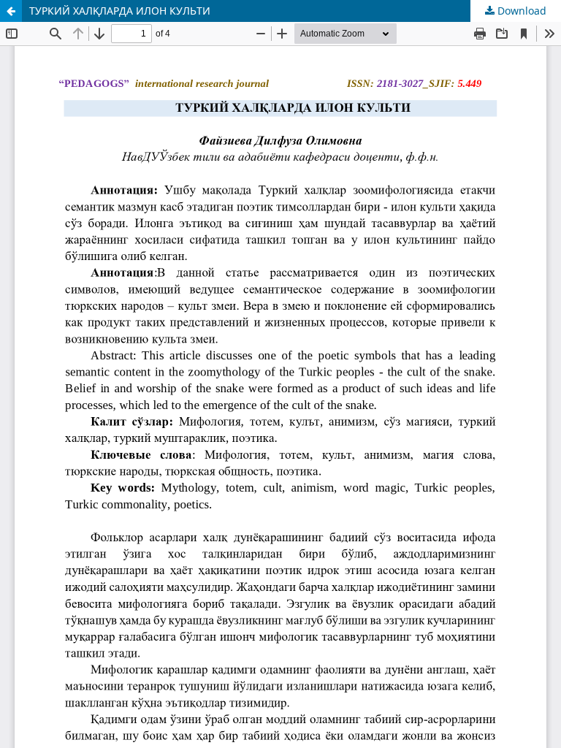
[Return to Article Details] (11, 11)
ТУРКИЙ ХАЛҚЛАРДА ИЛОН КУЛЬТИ (119, 11)
